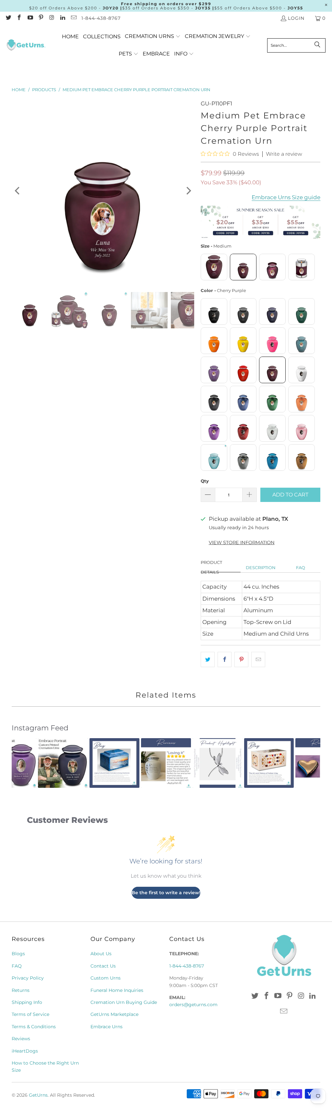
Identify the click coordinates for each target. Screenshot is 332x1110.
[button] (153, 36)
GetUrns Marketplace (114, 1014)
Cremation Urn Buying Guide (123, 1002)
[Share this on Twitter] (208, 659)
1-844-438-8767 (101, 18)
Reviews (21, 1039)
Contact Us (103, 966)
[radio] (214, 267)
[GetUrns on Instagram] (51, 18)
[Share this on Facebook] (224, 659)
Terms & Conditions (34, 1027)
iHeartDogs (25, 1051)
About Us (101, 954)
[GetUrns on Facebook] (19, 18)
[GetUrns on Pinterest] (41, 18)
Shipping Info (27, 1002)
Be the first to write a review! (166, 893)
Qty (205, 480)
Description (261, 567)
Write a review (284, 154)
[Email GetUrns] (73, 18)
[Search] (317, 45)
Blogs (18, 954)
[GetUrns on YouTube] (30, 18)
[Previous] (17, 190)
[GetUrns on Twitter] (8, 18)
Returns (21, 990)
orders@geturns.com (193, 1004)
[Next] (188, 190)
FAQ (300, 567)
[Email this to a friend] (258, 659)
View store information (242, 542)
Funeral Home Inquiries (116, 990)
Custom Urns (105, 978)
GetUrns (38, 1095)
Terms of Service (30, 1014)
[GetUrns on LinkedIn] (62, 18)
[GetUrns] (25, 45)
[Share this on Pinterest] (241, 659)
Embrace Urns (106, 1027)
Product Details (211, 568)
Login (296, 18)
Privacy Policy (28, 978)
